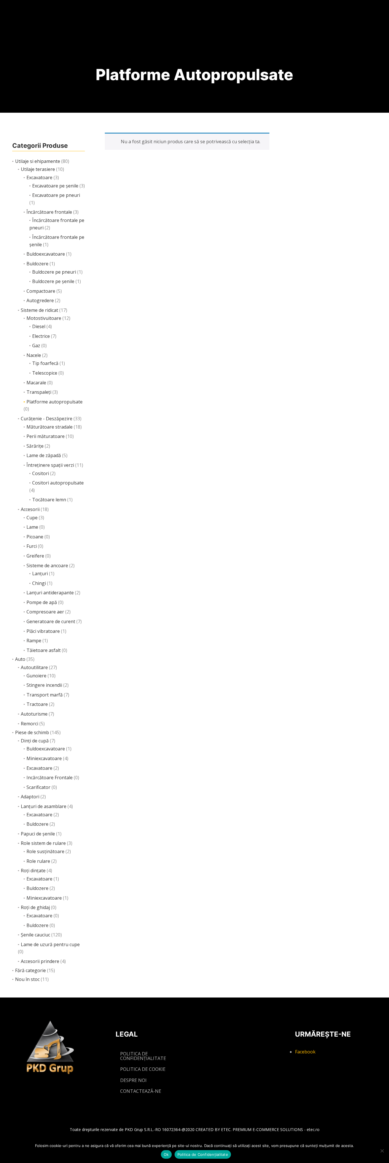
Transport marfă (44, 695)
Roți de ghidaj (35, 907)
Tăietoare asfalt (43, 650)
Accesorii (30, 509)
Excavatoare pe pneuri (56, 195)
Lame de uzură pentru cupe (50, 944)
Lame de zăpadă (43, 455)
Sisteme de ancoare (47, 565)
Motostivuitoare (43, 318)
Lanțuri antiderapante (50, 592)
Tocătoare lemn (49, 499)
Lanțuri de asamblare (43, 806)
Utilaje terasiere (38, 169)
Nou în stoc (27, 979)
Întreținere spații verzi (50, 465)
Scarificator (38, 787)
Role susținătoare (45, 851)
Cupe (32, 517)
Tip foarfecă (45, 363)
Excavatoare (39, 177)
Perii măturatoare (45, 436)
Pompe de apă (41, 602)
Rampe (33, 640)
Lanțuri (40, 573)
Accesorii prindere (40, 961)
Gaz (36, 345)
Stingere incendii (44, 685)
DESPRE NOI (133, 1080)
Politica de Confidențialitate (202, 1154)
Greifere (35, 556)
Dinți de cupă (35, 741)
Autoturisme (34, 714)
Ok (166, 1154)
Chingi (39, 583)
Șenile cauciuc (35, 935)
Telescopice (44, 373)
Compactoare (40, 291)
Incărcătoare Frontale (49, 777)
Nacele (33, 355)
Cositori (40, 473)
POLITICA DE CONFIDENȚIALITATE (143, 1056)
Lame (32, 527)
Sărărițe (35, 446)
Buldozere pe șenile (53, 281)
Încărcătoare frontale (49, 212)
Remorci (29, 723)
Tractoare (37, 704)
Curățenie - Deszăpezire (46, 418)
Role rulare (38, 861)
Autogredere (40, 300)
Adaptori (30, 796)
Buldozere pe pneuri (54, 272)
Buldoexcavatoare (45, 254)
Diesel (38, 326)
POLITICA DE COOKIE (142, 1069)
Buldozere (37, 264)
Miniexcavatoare (44, 758)
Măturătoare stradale (49, 427)
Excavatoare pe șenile (55, 186)
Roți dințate (33, 870)
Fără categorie (30, 970)
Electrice (41, 336)
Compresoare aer (45, 612)
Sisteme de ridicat (39, 310)
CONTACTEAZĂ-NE (140, 1091)
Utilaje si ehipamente (37, 161)
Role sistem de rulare (43, 843)
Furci (31, 546)
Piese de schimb (32, 732)
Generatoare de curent (50, 621)
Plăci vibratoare (43, 631)
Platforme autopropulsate (54, 402)
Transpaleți (38, 392)
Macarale (36, 382)
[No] (382, 1151)
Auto (20, 659)
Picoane (34, 537)
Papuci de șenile (38, 834)
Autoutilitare (34, 667)
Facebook (305, 1052)
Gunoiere (36, 676)
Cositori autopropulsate (58, 483)
